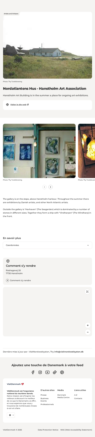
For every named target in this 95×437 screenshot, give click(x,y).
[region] (47, 311)
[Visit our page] (40, 372)
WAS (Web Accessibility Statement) (76, 430)
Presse (44, 395)
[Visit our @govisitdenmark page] (55, 372)
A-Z (75, 395)
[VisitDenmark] (15, 384)
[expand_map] (87, 291)
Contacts (78, 398)
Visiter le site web (18, 104)
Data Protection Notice (48, 430)
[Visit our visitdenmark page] (47, 372)
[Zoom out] (88, 332)
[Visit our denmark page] (33, 372)
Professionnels (47, 404)
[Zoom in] (88, 325)
